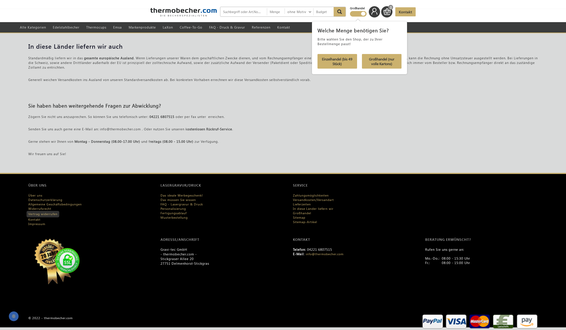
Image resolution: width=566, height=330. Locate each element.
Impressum (36, 224)
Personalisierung (173, 208)
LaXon (168, 27)
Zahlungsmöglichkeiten (311, 195)
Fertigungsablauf (174, 213)
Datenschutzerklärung (45, 200)
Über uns (35, 195)
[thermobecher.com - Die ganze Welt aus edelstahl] (183, 12)
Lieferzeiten (302, 204)
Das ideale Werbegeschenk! (182, 195)
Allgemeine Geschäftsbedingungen (55, 204)
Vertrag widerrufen (42, 214)
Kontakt (283, 27)
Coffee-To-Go (191, 27)
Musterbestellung (174, 217)
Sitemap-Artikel (305, 222)
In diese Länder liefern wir (313, 208)
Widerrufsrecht (39, 208)
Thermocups (96, 27)
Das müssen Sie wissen (178, 200)
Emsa (117, 27)
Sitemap (299, 217)
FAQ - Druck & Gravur (227, 27)
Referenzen (261, 27)
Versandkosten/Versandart (313, 200)
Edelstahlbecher (66, 27)
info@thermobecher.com (325, 254)
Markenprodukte (142, 27)
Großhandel (302, 213)
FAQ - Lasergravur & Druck (182, 204)
